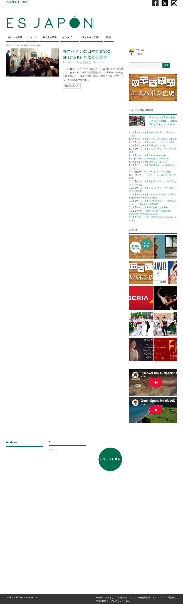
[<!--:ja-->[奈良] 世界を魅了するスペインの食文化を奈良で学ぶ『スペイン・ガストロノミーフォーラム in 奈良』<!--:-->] (165, 350)
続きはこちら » (72, 85)
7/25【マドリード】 (152, 196)
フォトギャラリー (91, 37)
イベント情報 (15, 37)
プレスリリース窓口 (120, 600)
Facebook (11, 442)
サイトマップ (159, 597)
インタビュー (69, 37)
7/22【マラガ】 (150, 212)
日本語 (24, 2)
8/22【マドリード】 (152, 142)
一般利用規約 (144, 597)
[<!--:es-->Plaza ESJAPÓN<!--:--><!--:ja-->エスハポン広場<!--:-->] (141, 247)
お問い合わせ (102, 600)
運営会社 (172, 597)
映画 (108, 37)
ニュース (32, 37)
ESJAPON (69, 62)
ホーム (19, 45)
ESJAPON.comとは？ (106, 597)
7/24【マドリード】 (153, 202)
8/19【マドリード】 (148, 145)
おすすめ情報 (50, 37)
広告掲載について (126, 597)
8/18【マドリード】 (149, 157)
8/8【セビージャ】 (150, 171)
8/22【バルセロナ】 (153, 139)
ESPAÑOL (11, 2)
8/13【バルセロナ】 (148, 161)
